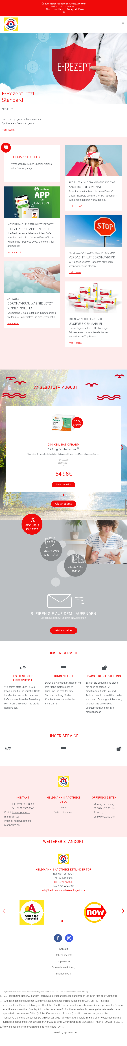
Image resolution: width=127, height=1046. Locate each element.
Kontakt (63, 948)
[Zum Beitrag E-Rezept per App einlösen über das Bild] (32, 202)
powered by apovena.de (64, 1032)
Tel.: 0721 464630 (63, 882)
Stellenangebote (63, 955)
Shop (48, 9)
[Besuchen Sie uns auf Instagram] (69, 938)
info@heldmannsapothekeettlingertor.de (63, 890)
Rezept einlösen (75, 9)
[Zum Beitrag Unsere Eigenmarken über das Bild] (93, 297)
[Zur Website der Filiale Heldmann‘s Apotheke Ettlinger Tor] (63, 859)
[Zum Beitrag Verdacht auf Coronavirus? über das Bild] (93, 231)
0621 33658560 (67, 6)
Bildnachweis (63, 973)
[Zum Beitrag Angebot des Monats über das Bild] (93, 160)
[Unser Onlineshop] (95, 912)
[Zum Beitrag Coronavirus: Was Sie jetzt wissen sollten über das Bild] (32, 277)
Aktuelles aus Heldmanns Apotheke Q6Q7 (92, 182)
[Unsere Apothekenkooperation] (32, 912)
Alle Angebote (63, 503)
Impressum (63, 961)
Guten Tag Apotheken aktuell (85, 319)
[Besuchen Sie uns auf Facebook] (58, 938)
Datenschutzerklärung (63, 967)
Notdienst (59, 9)
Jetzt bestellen (63, 484)
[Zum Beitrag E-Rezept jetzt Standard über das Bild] (63, 68)
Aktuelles (7, 109)
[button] (123, 445)
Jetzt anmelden (63, 630)
